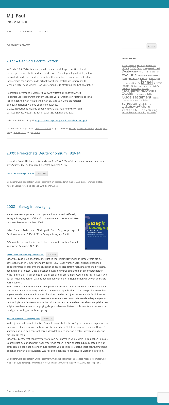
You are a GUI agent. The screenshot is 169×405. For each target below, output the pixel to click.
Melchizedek (136, 88)
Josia (146, 85)
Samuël (61, 362)
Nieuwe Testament (131, 90)
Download (41, 173)
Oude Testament (43, 128)
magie (72, 181)
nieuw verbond (148, 90)
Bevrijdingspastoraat (148, 68)
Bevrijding (129, 68)
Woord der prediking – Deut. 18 (20, 173)
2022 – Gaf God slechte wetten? (33, 60)
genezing (143, 78)
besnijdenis (151, 65)
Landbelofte (154, 86)
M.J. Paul (16, 16)
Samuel (53, 362)
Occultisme (81, 181)
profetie (99, 181)
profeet (98, 128)
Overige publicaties (61, 358)
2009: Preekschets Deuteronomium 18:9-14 (44, 153)
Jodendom (138, 86)
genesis (132, 78)
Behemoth (131, 65)
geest (124, 78)
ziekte (125, 112)
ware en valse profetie (17, 185)
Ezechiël (72, 128)
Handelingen (154, 78)
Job (132, 85)
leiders (15, 362)
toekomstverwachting (136, 106)
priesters (36, 362)
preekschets (127, 100)
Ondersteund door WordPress (20, 391)
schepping (131, 103)
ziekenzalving (149, 110)
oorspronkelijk (145, 94)
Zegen (138, 110)
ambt (91, 358)
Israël (147, 82)
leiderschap (25, 362)
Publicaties (26, 31)
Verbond (128, 109)
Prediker (155, 98)
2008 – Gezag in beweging (29, 206)
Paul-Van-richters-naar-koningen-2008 (23, 318)
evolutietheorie (144, 75)
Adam (124, 65)
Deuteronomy (153, 72)
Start (10, 31)
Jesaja (125, 86)
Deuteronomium (134, 71)
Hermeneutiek (129, 83)
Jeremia (157, 82)
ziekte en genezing (137, 112)
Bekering (141, 65)
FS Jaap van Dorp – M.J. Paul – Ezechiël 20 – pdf (61, 120)
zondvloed (151, 112)
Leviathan (126, 88)
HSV (138, 83)
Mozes (145, 88)
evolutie (129, 75)
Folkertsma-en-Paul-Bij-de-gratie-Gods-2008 (25, 254)
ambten (98, 358)
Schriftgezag (146, 104)
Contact (43, 31)
